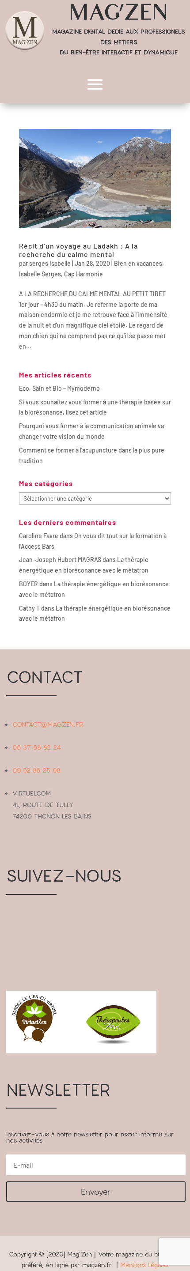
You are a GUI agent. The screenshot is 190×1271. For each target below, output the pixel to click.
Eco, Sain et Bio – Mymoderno (59, 388)
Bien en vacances (138, 263)
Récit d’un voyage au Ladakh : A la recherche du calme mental (78, 249)
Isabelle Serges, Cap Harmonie (61, 274)
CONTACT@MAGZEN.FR (47, 724)
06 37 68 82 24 (36, 747)
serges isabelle (50, 263)
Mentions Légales (144, 1264)
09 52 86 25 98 (36, 770)
